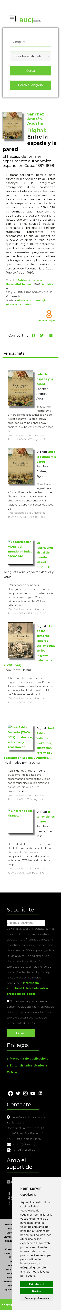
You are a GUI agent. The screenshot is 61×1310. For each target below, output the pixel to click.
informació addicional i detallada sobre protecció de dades (27, 988)
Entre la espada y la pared (44, 379)
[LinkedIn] (51, 335)
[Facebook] (33, 335)
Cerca (30, 71)
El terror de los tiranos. (45, 816)
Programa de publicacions (29, 1058)
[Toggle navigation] (12, 18)
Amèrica (47, 284)
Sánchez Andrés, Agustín (35, 119)
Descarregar (46, 320)
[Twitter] (41, 335)
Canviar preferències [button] (36, 1298)
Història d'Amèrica (18, 304)
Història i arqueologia (32, 300)
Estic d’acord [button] (36, 1284)
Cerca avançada (30, 85)
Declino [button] (36, 1291)
